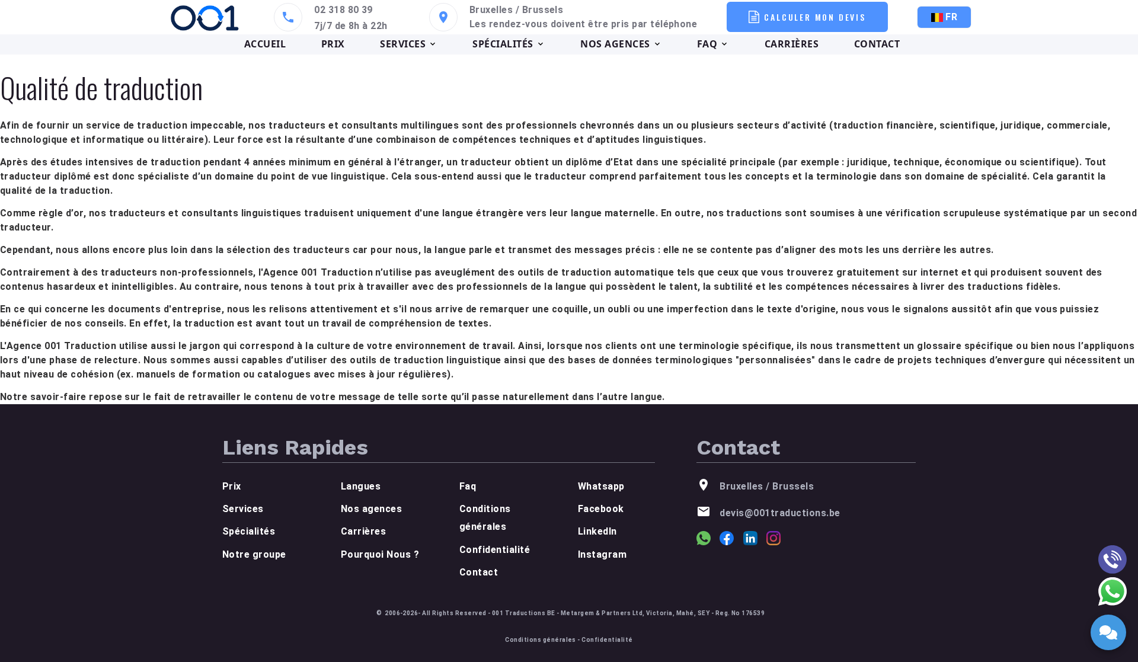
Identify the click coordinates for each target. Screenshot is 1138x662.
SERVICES (403, 43)
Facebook (601, 508)
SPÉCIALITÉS (502, 43)
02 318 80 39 (343, 9)
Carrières (363, 531)
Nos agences (371, 508)
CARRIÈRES (792, 43)
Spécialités (248, 531)
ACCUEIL (265, 43)
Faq (467, 486)
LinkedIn (597, 531)
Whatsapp (601, 486)
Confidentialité (494, 549)
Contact (478, 572)
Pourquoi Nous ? (380, 554)
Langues (361, 486)
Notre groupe (254, 554)
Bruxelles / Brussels (516, 9)
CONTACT (877, 43)
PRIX (333, 43)
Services (243, 508)
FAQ (707, 43)
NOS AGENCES (615, 43)
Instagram (602, 554)
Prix (231, 486)
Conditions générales (540, 640)
